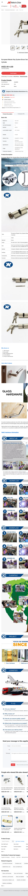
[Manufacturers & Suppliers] (14, 2)
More (2, 885)
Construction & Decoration (10, 9)
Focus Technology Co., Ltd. (17, 890)
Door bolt (3, 849)
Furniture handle (17, 846)
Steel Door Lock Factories (7, 876)
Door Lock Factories (18, 873)
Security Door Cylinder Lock (8, 880)
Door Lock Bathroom (17, 866)
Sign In (3, 107)
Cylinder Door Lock (6, 866)
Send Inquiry (13, 73)
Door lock (16, 849)
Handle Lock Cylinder (21, 880)
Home (2, 9)
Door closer (16, 844)
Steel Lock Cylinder (20, 876)
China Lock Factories (6, 873)
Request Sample (23, 76)
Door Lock (21, 9)
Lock (17, 9)
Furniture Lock (18, 863)
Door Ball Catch (4, 844)
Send (13, 764)
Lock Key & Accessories (7, 863)
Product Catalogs (20, 841)
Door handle (3, 846)
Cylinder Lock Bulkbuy (7, 883)
